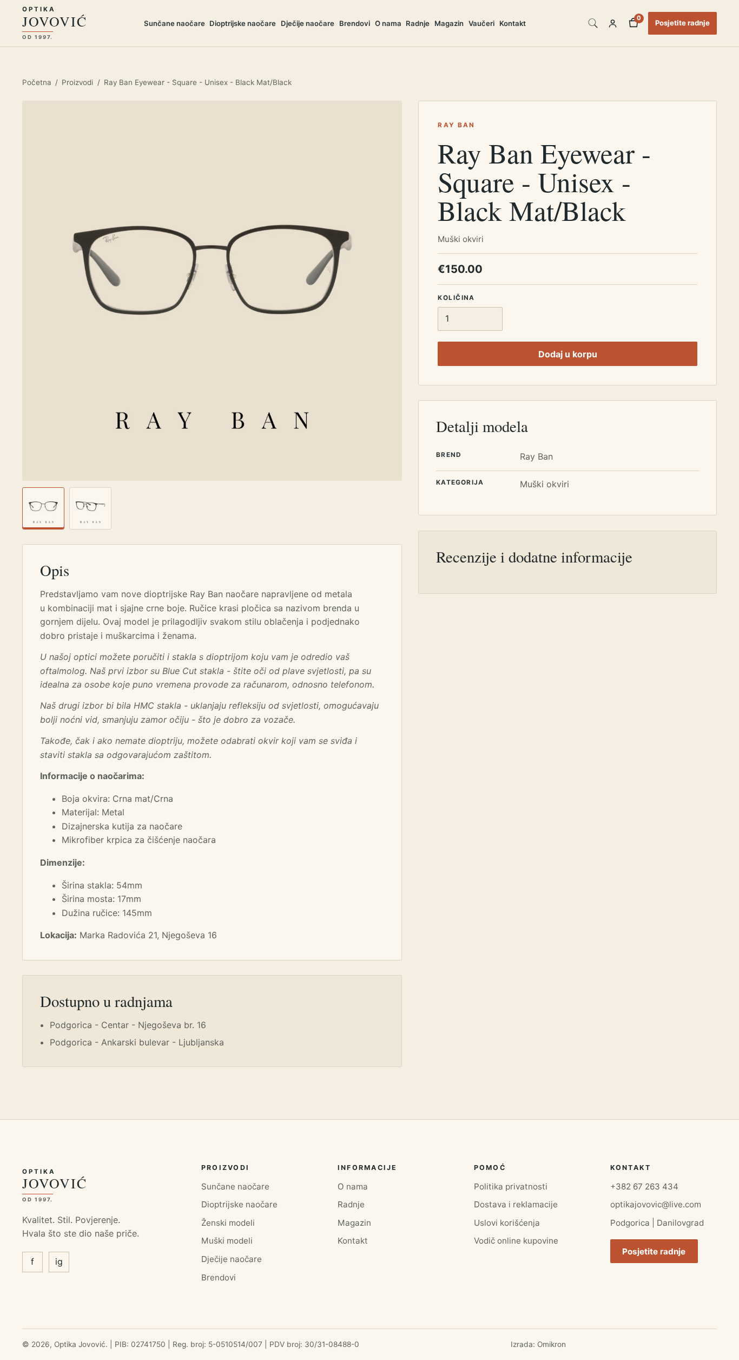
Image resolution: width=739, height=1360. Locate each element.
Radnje (418, 23)
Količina (456, 297)
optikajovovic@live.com (655, 1204)
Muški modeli (227, 1240)
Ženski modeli (228, 1223)
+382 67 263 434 (644, 1186)
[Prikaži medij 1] (43, 508)
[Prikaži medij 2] (90, 508)
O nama (388, 23)
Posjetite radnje (682, 22)
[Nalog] (612, 23)
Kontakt (512, 23)
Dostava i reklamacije (516, 1204)
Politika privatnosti (510, 1186)
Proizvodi (77, 82)
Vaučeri (481, 23)
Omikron (551, 1344)
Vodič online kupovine (516, 1240)
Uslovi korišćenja (507, 1223)
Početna (36, 82)
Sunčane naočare (174, 23)
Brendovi (354, 23)
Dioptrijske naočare (242, 23)
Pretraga (593, 23)
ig (59, 1261)
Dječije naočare (307, 23)
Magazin (449, 23)
